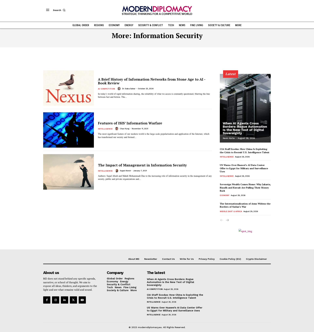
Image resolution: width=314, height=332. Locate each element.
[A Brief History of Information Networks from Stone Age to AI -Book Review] (68, 88)
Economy (224, 195)
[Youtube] (82, 300)
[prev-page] (222, 220)
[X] (73, 300)
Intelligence (105, 129)
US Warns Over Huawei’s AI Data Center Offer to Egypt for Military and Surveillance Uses (244, 168)
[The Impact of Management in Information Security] (68, 172)
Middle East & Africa (231, 211)
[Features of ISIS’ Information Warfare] (68, 130)
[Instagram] (55, 300)
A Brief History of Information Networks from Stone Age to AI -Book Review (151, 81)
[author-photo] (119, 88)
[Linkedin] (64, 300)
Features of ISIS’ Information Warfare (130, 123)
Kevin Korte (229, 138)
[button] (60, 10)
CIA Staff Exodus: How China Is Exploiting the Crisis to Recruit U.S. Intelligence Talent (244, 150)
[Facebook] (46, 300)
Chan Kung (124, 129)
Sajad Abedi (125, 171)
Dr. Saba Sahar (128, 88)
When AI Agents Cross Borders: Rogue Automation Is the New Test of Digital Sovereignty (245, 128)
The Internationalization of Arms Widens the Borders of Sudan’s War (245, 205)
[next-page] (227, 220)
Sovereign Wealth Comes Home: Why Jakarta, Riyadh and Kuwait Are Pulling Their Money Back (245, 187)
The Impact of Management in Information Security (142, 165)
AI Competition (106, 89)
